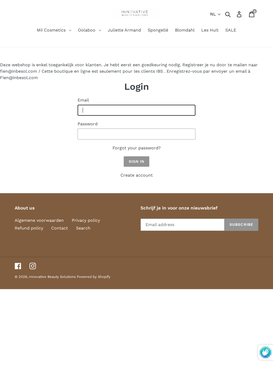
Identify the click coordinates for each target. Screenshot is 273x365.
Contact (59, 228)
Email (83, 100)
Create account (137, 175)
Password (88, 123)
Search (83, 228)
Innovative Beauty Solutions (53, 277)
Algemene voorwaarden (39, 220)
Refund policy (29, 228)
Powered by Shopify (93, 277)
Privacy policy (86, 220)
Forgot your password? (137, 147)
